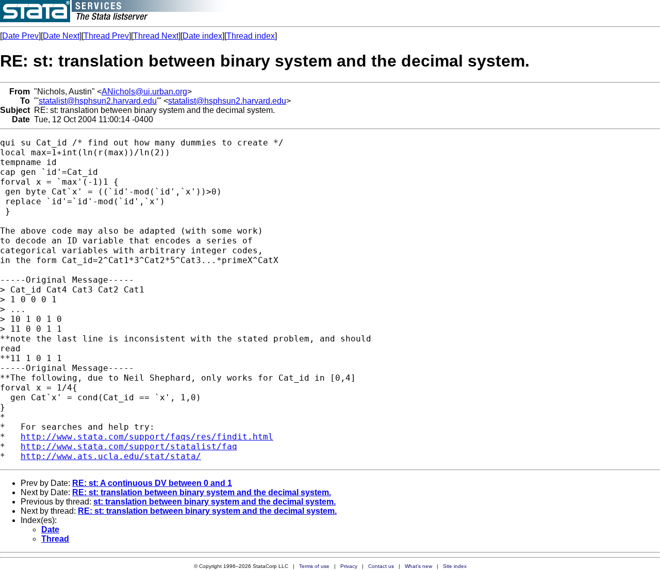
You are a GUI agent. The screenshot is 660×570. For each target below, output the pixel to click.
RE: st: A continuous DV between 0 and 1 (152, 483)
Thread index (250, 35)
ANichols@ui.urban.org (144, 91)
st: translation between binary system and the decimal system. (214, 501)
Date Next (61, 35)
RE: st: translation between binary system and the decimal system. (201, 492)
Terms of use (314, 566)
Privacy (348, 566)
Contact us (381, 566)
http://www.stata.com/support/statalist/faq (129, 446)
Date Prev (20, 35)
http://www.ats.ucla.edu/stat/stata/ (111, 456)
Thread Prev (106, 35)
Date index (202, 35)
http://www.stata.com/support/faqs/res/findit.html (147, 437)
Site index (455, 566)
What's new (418, 566)
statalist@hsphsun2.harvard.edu (98, 100)
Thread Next (155, 35)
